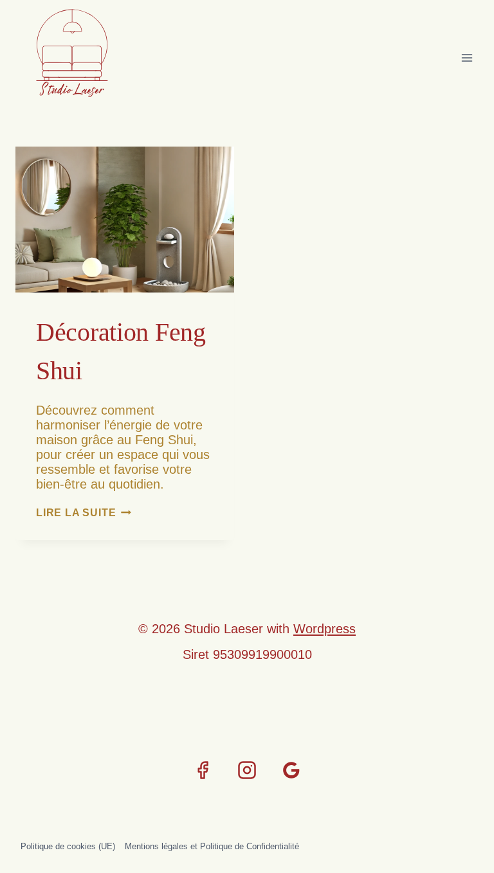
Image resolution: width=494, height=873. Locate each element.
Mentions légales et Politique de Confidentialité (212, 846)
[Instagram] (247, 770)
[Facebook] (202, 770)
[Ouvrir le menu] (467, 58)
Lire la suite (83, 512)
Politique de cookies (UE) (68, 846)
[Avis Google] (291, 770)
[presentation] (124, 219)
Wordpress (324, 629)
